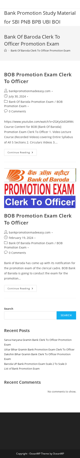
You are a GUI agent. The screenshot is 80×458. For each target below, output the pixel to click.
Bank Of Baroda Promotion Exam (31, 102)
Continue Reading (22, 153)
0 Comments (17, 111)
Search (8, 308)
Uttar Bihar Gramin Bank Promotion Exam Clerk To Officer (39, 349)
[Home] (5, 50)
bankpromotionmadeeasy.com (29, 91)
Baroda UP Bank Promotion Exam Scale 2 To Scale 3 (35, 364)
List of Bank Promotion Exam (22, 368)
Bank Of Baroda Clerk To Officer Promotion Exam (40, 50)
